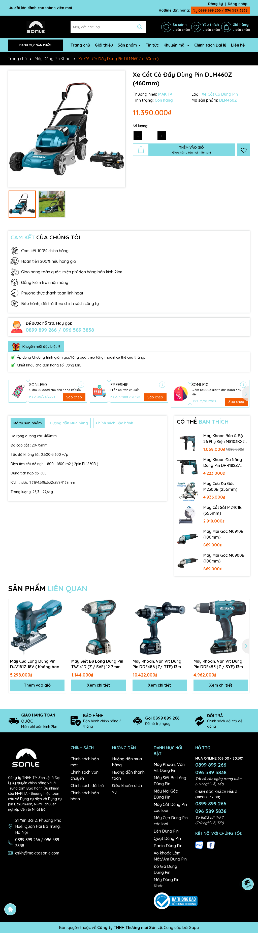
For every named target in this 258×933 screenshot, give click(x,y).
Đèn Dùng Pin (166, 831)
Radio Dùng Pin (168, 845)
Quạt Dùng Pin (167, 838)
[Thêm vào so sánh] (60, 613)
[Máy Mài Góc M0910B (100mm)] (187, 539)
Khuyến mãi (175, 45)
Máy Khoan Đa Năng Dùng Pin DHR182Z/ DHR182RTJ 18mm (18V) (222, 462)
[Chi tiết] (81, 385)
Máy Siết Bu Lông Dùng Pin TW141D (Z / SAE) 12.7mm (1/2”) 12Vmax (97, 664)
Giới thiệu (104, 45)
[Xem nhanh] (60, 622)
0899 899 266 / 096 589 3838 (222, 10)
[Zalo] (199, 845)
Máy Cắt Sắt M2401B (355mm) (222, 510)
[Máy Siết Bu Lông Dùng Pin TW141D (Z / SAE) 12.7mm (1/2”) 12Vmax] (98, 627)
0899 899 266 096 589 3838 (211, 768)
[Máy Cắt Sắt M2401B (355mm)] (187, 515)
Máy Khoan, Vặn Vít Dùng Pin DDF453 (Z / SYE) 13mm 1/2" (220, 664)
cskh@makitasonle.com (37, 852)
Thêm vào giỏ (37, 685)
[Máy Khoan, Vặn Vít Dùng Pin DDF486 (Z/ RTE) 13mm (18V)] (159, 627)
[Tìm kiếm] (140, 27)
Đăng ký (215, 4)
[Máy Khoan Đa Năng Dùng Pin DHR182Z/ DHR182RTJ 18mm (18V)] (187, 467)
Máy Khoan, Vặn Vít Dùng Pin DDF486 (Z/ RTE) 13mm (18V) (158, 664)
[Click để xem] (67, 129)
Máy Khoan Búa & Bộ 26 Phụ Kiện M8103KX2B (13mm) (225, 438)
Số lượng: (140, 126)
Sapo (194, 927)
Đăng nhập (237, 4)
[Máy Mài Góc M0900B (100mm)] (187, 563)
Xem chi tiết (98, 685)
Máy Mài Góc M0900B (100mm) (223, 558)
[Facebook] (211, 845)
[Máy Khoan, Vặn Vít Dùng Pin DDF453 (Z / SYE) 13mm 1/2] (220, 627)
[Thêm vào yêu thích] (243, 149)
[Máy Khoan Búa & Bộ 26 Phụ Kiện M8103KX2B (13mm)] (187, 443)
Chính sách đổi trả (87, 785)
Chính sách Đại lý (210, 45)
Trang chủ (80, 45)
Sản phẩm (128, 45)
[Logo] (35, 26)
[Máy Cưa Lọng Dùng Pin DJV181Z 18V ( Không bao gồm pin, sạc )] (37, 627)
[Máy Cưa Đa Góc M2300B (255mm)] (187, 491)
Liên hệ (238, 45)
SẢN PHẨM (47, 588)
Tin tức (152, 45)
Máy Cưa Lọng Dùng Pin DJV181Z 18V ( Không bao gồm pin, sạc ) (34, 664)
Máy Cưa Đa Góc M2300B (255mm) (220, 486)
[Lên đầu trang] (248, 903)
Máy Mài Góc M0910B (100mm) (223, 534)
